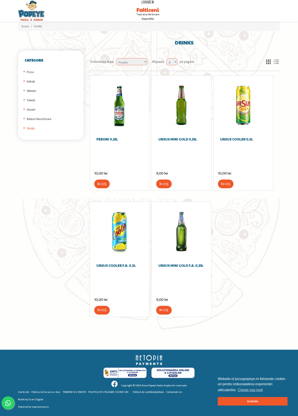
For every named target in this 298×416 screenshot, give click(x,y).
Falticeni (148, 9)
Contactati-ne (174, 392)
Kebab (31, 81)
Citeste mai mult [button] (250, 390)
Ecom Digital (36, 399)
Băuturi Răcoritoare (39, 119)
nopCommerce (40, 407)
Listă (276, 61)
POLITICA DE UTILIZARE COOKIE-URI (108, 392)
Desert (31, 109)
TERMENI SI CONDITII (74, 392)
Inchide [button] (252, 401)
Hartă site (23, 392)
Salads (31, 100)
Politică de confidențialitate (148, 392)
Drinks (31, 128)
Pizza (30, 72)
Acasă (25, 26)
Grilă (268, 61)
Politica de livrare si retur (45, 392)
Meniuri (31, 90)
